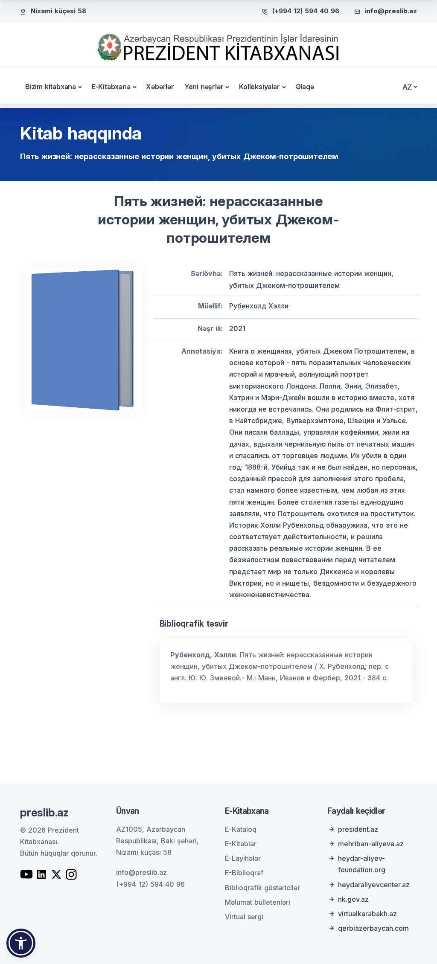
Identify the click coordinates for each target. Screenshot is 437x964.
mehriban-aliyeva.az (371, 843)
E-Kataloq (240, 829)
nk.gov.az (353, 899)
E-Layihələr (243, 858)
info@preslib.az (391, 11)
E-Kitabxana (111, 86)
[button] (21, 943)
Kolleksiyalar (259, 86)
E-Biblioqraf (244, 872)
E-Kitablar (240, 843)
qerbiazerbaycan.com (373, 928)
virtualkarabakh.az (367, 913)
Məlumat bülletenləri (257, 902)
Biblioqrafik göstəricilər (262, 887)
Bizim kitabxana (50, 86)
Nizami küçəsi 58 (58, 11)
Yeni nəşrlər (204, 86)
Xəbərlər (160, 86)
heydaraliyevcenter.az (374, 884)
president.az (358, 829)
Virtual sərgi (244, 916)
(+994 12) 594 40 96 (305, 11)
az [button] (407, 87)
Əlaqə (305, 86)
